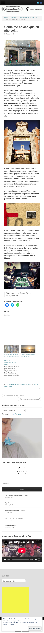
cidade (36, 384)
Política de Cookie (8, 624)
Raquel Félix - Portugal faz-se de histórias (19, 384)
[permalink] (38, 389)
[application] (22, 550)
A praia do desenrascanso (13, 503)
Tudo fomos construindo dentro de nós (16, 495)
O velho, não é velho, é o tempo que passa (11, 355)
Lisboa (6, 386)
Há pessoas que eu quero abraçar (15, 510)
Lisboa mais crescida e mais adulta (28, 355)
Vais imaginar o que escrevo (29, 399)
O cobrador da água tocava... (15, 396)
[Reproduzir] (5, 560)
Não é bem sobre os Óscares (14, 518)
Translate (18, 414)
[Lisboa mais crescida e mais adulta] (28, 349)
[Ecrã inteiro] (39, 560)
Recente (22, 489)
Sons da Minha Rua (11, 525)
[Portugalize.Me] (22, 9)
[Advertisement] (15, 600)
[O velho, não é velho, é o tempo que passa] (11, 349)
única (10, 386)
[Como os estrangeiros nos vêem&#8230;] (12, 367)
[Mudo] (36, 560)
